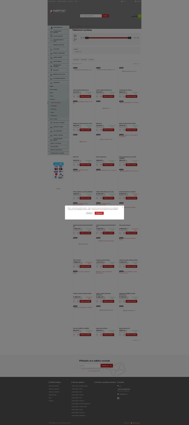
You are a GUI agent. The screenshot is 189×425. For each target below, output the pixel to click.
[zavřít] (122, 207)
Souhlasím (99, 213)
